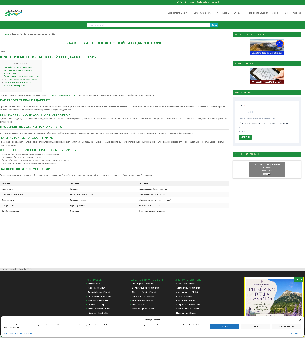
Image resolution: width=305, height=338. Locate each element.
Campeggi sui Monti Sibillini (188, 304)
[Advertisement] (114, 238)
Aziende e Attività (184, 296)
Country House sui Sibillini (187, 309)
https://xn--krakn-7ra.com (63, 95)
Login (191, 2)
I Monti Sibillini (94, 284)
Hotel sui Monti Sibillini (186, 313)
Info (286, 13)
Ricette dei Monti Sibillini (99, 309)
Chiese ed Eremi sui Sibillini (144, 292)
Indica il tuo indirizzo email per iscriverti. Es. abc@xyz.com (257, 118)
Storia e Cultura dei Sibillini (99, 296)
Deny (255, 326)
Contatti (215, 2)
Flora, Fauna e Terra (202, 13)
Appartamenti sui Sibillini (187, 292)
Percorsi (275, 13)
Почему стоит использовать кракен (20, 79)
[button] (300, 320)
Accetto (267, 174)
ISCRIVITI (245, 137)
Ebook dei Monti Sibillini (142, 300)
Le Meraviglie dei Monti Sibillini (145, 288)
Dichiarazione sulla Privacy (23, 333)
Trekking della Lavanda (257, 13)
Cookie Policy (8, 333)
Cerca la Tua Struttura (186, 284)
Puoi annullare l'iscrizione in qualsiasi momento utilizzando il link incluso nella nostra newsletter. (266, 129)
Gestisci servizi (294, 333)
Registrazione (203, 2)
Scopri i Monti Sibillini (178, 13)
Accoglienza (223, 13)
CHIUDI (298, 280)
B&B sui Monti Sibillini (185, 300)
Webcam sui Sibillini (96, 288)
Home (6, 34)
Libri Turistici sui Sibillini (98, 300)
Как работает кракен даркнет (18, 67)
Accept (224, 326)
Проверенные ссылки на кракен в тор (21, 76)
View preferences (286, 326)
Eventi (237, 13)
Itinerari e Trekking (140, 304)
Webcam (297, 13)
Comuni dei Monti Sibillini (99, 292)
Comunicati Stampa (97, 304)
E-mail (241, 106)
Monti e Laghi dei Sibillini (143, 309)
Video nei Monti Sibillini (98, 313)
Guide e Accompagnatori (143, 296)
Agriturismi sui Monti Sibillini (188, 288)
